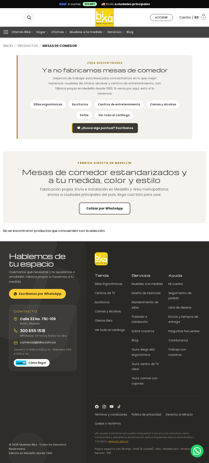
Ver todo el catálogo (114, 115)
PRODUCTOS (28, 45)
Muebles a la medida (86, 32)
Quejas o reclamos (108, 424)
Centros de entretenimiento (119, 104)
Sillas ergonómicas (47, 104)
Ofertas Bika (21, 32)
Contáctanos (178, 340)
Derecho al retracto (179, 415)
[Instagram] (104, 407)
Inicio (8, 45)
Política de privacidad (146, 415)
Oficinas (57, 32)
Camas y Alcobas (108, 311)
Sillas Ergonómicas (108, 284)
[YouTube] (111, 407)
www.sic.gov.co (118, 441)
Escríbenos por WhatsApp (40, 294)
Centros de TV (105, 293)
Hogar (41, 32)
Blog (130, 32)
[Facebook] (97, 407)
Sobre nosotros (143, 331)
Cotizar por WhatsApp (104, 208)
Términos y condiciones (111, 415)
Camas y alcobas (163, 104)
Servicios (114, 32)
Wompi (90, 4)
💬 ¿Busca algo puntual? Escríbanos (105, 128)
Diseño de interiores (146, 293)
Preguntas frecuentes (184, 331)
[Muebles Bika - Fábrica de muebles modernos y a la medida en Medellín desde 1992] (104, 17)
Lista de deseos (179, 307)
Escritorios (80, 104)
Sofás (84, 115)
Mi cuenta (175, 284)
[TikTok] (119, 407)
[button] (161, 17)
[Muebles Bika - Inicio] (101, 258)
